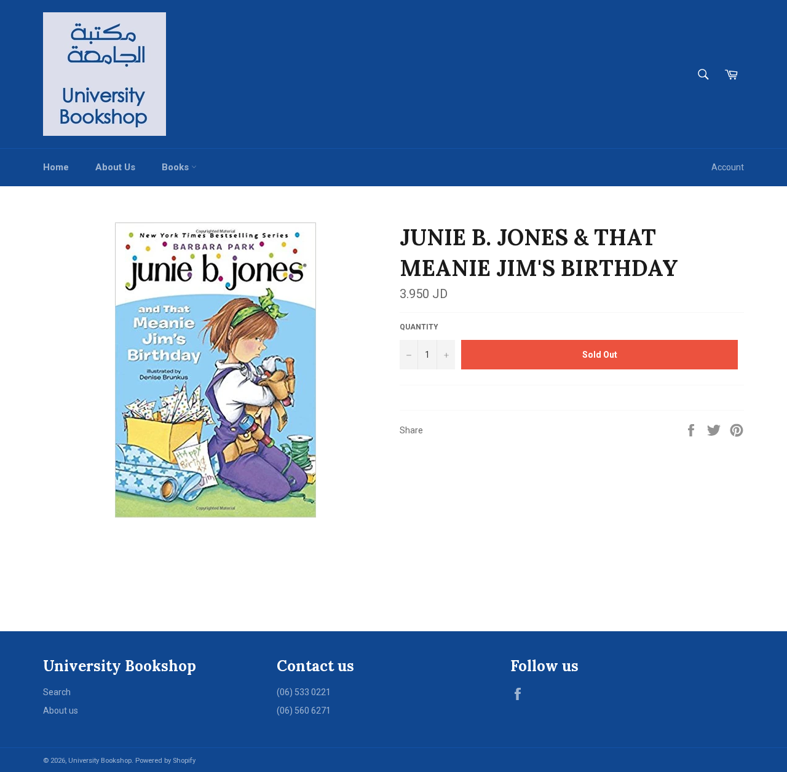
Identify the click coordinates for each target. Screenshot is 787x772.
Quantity (419, 327)
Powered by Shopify (165, 761)
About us (60, 710)
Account (727, 167)
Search (57, 692)
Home (56, 167)
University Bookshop (100, 761)
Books (176, 167)
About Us (115, 167)
